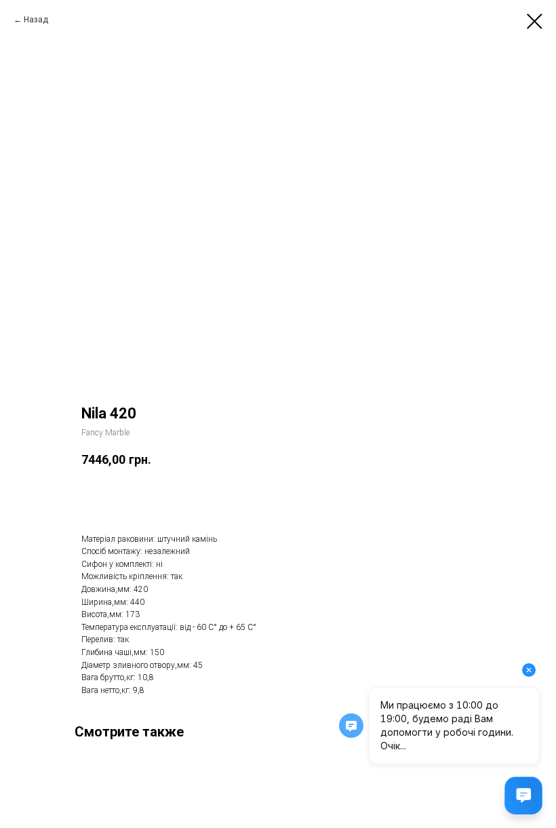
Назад (36, 19)
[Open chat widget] (523, 795)
